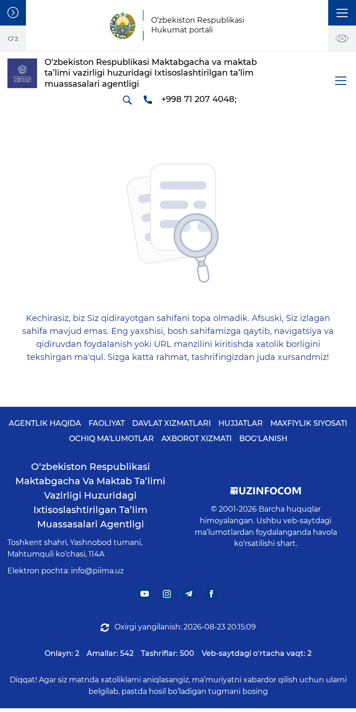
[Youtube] (145, 594)
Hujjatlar (240, 423)
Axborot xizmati (196, 438)
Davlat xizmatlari (171, 423)
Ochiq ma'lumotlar (111, 438)
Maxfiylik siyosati (308, 423)
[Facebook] (211, 594)
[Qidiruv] (127, 99)
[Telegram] (189, 594)
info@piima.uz (97, 570)
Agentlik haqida (45, 423)
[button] (342, 13)
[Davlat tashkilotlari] (13, 13)
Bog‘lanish (263, 438)
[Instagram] (167, 594)
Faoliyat (107, 423)
